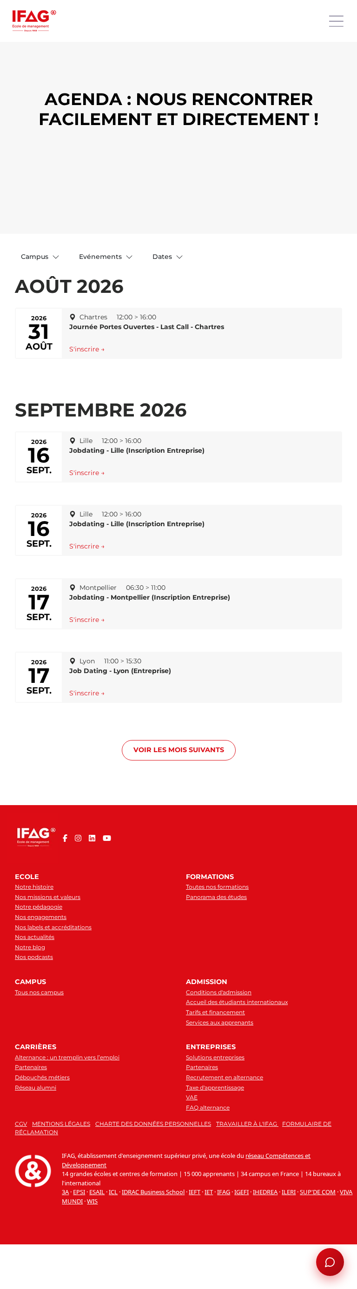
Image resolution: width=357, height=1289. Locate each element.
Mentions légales (61, 1123)
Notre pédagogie (38, 906)
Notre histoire (34, 886)
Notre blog (30, 947)
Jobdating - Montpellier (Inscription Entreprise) (149, 597)
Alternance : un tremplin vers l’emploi (67, 1057)
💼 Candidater (196, 1157)
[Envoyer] (330, 1227)
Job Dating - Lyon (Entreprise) (120, 671)
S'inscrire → (87, 349)
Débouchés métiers (42, 1077)
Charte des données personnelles (153, 1123)
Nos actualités (34, 936)
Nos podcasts (34, 956)
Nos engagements (40, 916)
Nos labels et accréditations (53, 927)
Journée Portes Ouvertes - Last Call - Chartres (146, 327)
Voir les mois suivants (178, 750)
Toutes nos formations (217, 886)
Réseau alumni (35, 1087)
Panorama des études (216, 896)
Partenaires (31, 1067)
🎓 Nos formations (201, 1142)
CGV (21, 1123)
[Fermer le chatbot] (329, 996)
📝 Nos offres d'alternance (271, 1142)
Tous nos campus (39, 992)
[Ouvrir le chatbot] (330, 1262)
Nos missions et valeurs (47, 896)
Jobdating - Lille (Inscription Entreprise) (137, 450)
